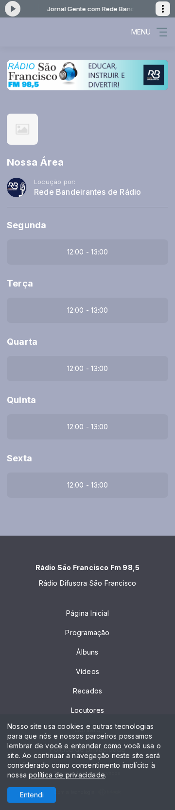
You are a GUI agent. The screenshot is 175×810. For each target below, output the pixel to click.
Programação (87, 632)
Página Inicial (87, 613)
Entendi (32, 795)
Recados (87, 691)
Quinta (21, 400)
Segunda (26, 225)
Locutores (87, 710)
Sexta (19, 458)
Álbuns (87, 652)
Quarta (22, 342)
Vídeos (87, 671)
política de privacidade (67, 775)
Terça (20, 283)
